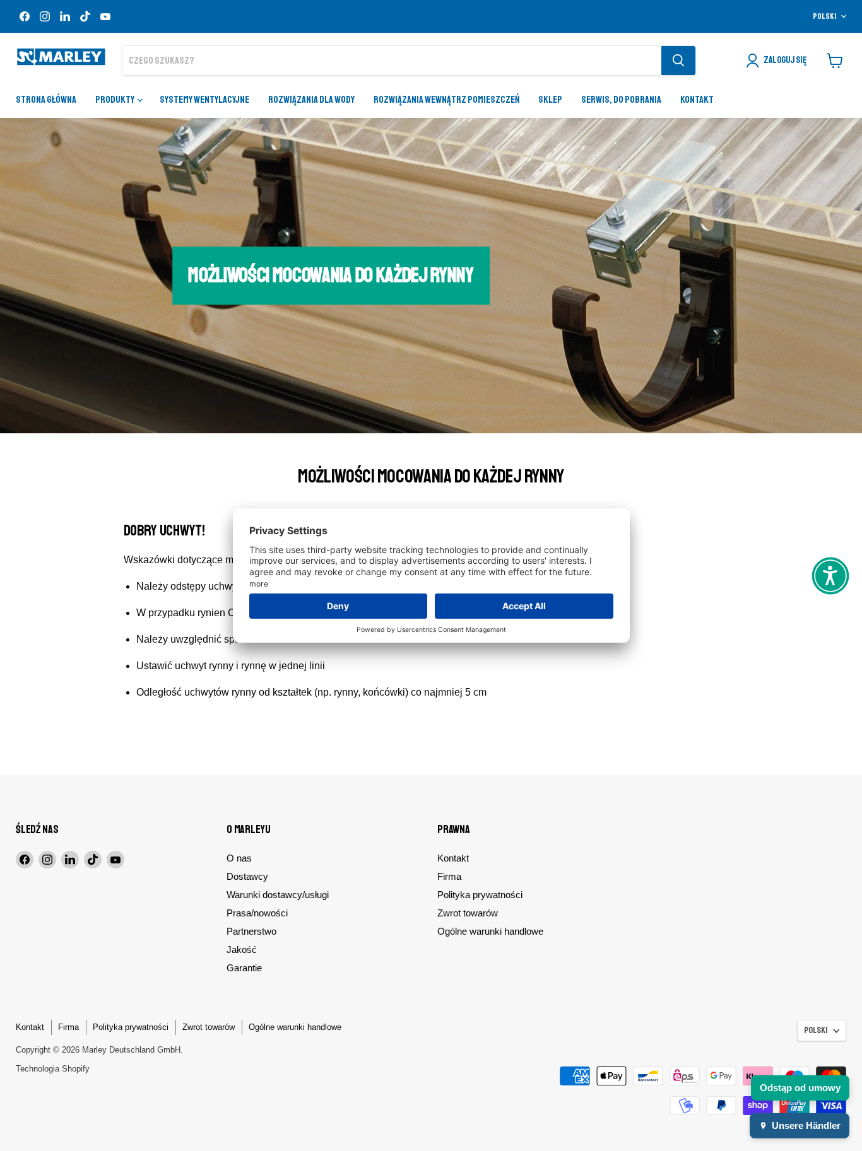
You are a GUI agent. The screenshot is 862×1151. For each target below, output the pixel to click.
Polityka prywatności (480, 894)
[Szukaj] (678, 60)
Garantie (244, 967)
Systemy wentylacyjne (204, 99)
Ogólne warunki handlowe (490, 931)
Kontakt (697, 99)
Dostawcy (247, 876)
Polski (824, 16)
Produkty (115, 99)
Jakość (242, 949)
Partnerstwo (251, 931)
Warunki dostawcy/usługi (278, 894)
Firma (449, 876)
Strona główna (46, 99)
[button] (830, 576)
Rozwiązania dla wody (311, 99)
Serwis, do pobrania (621, 99)
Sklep (550, 99)
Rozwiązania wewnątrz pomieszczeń (446, 99)
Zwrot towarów (467, 913)
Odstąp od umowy (800, 1087)
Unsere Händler (806, 1125)
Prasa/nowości (257, 913)
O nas (239, 858)
